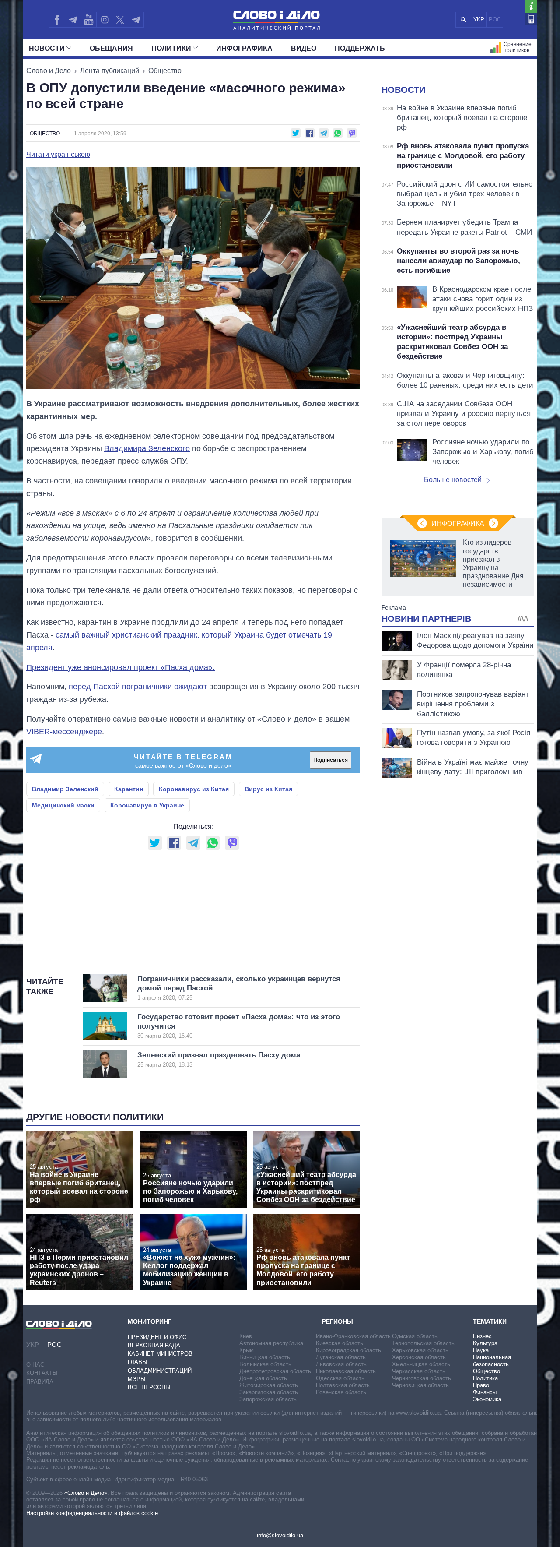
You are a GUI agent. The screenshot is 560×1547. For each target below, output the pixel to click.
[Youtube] (88, 20)
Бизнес (482, 1336)
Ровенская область (341, 1392)
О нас (35, 1364)
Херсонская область (419, 1357)
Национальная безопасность (492, 1360)
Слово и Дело (48, 70)
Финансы (485, 1392)
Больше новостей (453, 479)
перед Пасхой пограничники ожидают (138, 686)
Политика (485, 1378)
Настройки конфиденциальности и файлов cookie (92, 1513)
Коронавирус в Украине (147, 805)
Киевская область (339, 1343)
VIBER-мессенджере (64, 731)
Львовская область (341, 1364)
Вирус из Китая (268, 789)
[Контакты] (531, 19)
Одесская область (340, 1378)
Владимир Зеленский (65, 789)
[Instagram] (104, 20)
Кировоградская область (348, 1350)
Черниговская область (421, 1378)
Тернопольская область (423, 1343)
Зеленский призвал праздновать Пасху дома (218, 1059)
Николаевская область (346, 1371)
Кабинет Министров (160, 1353)
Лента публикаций (109, 70)
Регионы (337, 1321)
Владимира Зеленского (147, 448)
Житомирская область (268, 1385)
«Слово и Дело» (85, 1493)
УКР (478, 19)
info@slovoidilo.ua (280, 1535)
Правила (39, 1381)
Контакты (42, 1373)
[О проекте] (531, 6)
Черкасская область (418, 1371)
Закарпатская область (268, 1392)
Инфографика (244, 48)
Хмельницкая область (421, 1364)
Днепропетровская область (275, 1371)
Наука (481, 1350)
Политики (171, 48)
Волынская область (265, 1364)
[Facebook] (57, 20)
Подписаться (330, 760)
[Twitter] (120, 20)
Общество (165, 70)
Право (481, 1385)
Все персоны (149, 1387)
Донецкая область (263, 1378)
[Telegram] (72, 20)
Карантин (128, 789)
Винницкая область (264, 1357)
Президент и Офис (157, 1337)
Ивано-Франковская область (353, 1336)
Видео (303, 48)
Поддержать (360, 48)
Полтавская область (343, 1385)
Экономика (487, 1399)
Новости (47, 48)
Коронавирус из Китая (194, 789)
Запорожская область (268, 1399)
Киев (245, 1336)
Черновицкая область (420, 1385)
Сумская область (415, 1336)
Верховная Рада (154, 1345)
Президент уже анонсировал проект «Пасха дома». (120, 667)
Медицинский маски (63, 805)
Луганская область (341, 1357)
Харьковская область (420, 1350)
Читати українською (58, 154)
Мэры (137, 1379)
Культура (485, 1343)
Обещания (111, 48)
